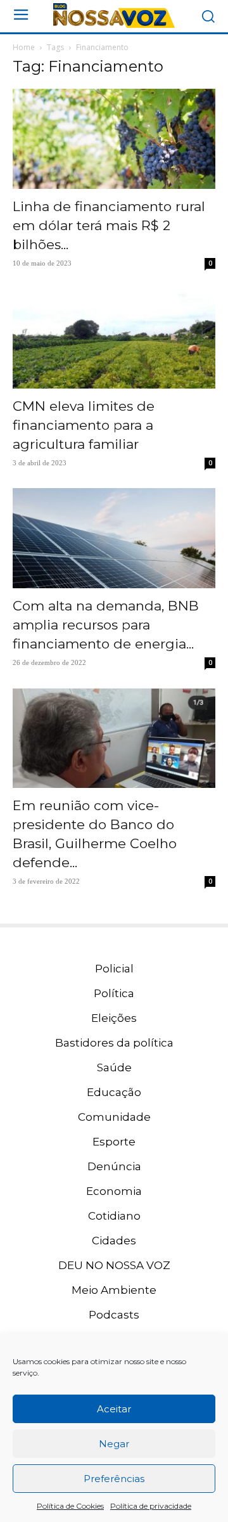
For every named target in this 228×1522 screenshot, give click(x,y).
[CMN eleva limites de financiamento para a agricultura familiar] (114, 338)
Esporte (114, 1141)
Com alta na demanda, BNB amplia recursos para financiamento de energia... (106, 625)
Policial (114, 968)
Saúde (114, 1067)
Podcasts (114, 1314)
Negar (114, 1444)
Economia (114, 1191)
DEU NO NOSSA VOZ (114, 1265)
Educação (114, 1092)
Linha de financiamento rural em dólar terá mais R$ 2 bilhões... (109, 225)
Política (114, 993)
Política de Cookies (70, 1506)
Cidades (114, 1240)
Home (24, 47)
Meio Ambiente (114, 1290)
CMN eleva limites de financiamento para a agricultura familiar (84, 425)
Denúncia (114, 1166)
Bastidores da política (114, 1042)
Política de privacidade (150, 1506)
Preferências (114, 1479)
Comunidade (114, 1117)
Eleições (114, 1018)
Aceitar (114, 1409)
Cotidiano (114, 1215)
